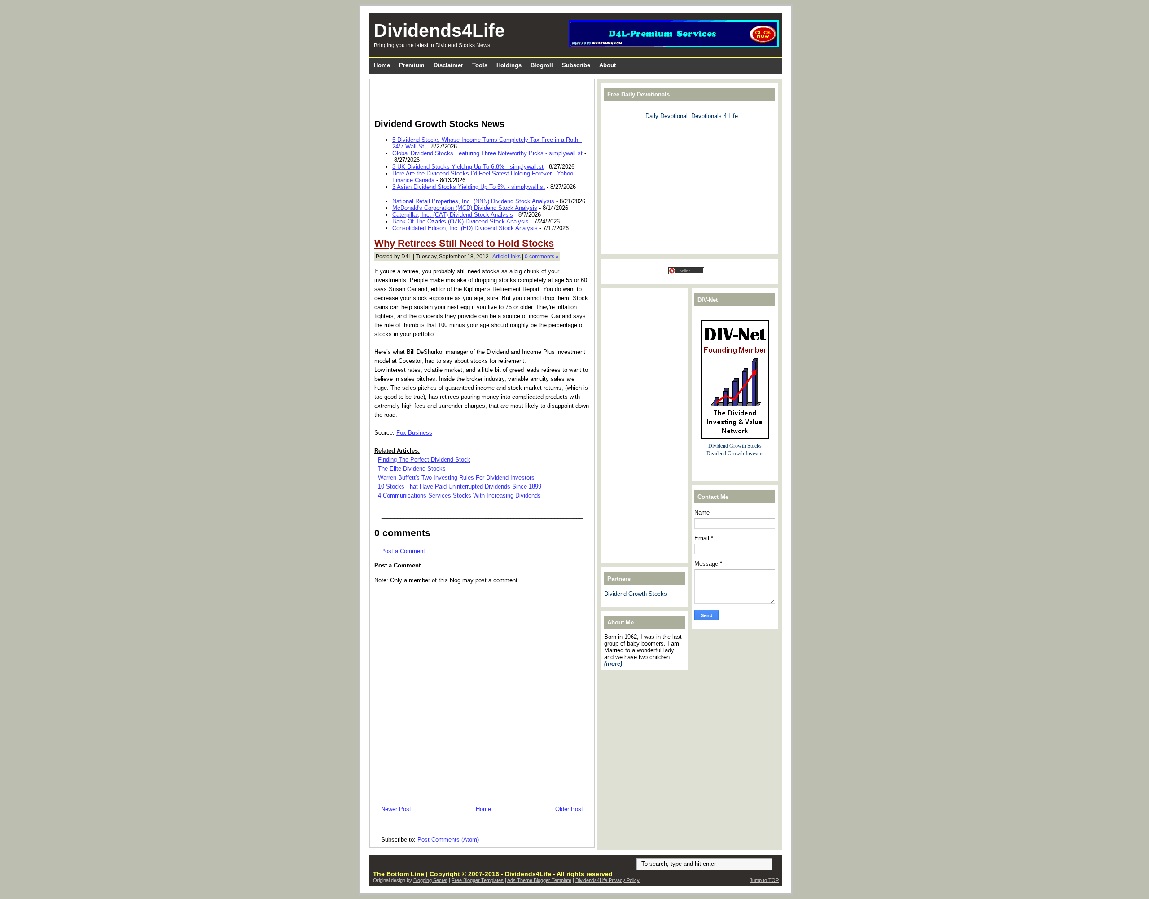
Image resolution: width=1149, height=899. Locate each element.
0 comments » (542, 256)
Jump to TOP (764, 880)
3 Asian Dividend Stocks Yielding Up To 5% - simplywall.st (468, 186)
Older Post (569, 809)
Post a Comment (403, 551)
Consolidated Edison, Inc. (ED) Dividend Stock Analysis (465, 228)
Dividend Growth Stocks (635, 593)
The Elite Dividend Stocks (412, 468)
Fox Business (414, 432)
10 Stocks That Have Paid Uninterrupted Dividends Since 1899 (459, 486)
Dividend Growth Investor (734, 454)
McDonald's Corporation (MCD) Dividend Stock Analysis (464, 208)
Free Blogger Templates (478, 880)
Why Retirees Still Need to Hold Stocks (464, 243)
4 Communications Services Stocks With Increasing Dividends (459, 495)
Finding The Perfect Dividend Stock (424, 459)
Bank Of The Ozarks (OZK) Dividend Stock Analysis (460, 221)
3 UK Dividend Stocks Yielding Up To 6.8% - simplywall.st (468, 166)
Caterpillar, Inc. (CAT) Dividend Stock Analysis (452, 214)
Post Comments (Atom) (448, 839)
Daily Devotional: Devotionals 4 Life (691, 116)
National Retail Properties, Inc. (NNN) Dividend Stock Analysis (473, 201)
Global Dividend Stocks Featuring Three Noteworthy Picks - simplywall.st (487, 153)
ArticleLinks (506, 256)
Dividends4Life (439, 30)
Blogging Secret (430, 880)
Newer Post (396, 809)
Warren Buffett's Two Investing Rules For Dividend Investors (456, 477)
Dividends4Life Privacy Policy (607, 880)
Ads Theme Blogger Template (539, 880)
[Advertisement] (479, 96)
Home (483, 809)
